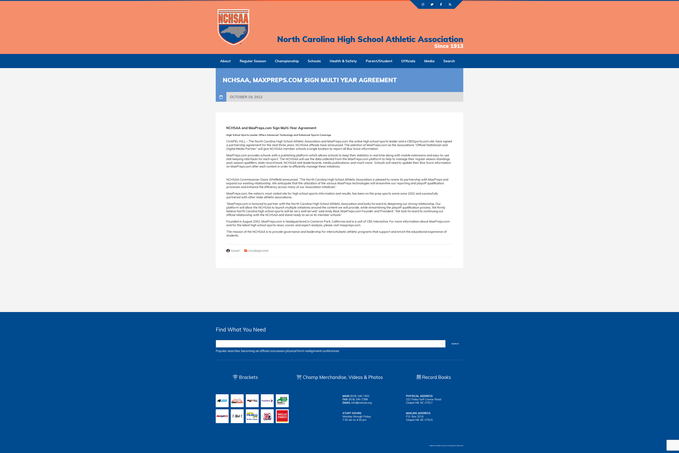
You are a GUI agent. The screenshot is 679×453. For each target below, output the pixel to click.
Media (429, 61)
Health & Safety (343, 61)
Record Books (436, 377)
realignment (313, 351)
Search (449, 61)
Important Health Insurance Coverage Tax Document (446, 445)
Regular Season (253, 61)
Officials (408, 61)
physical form (294, 351)
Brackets (248, 377)
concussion (277, 351)
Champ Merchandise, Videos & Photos (343, 377)
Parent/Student (379, 61)
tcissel (235, 250)
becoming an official (255, 351)
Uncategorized (258, 250)
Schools (314, 61)
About (225, 61)
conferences (331, 351)
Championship (287, 61)
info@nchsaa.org (361, 402)
